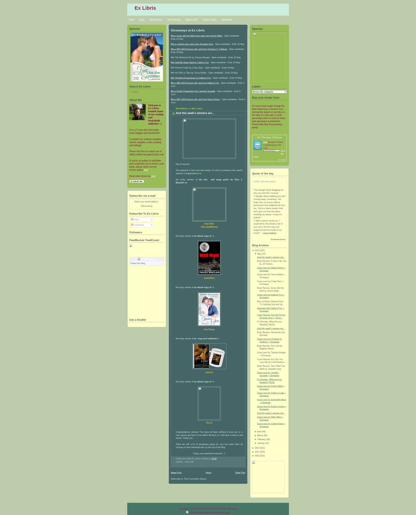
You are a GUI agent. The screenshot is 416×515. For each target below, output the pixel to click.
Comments (138, 225)
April (259, 431)
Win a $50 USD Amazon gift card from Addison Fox (195, 83)
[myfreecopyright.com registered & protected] (208, 512)
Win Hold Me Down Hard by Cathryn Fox (190, 62)
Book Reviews (174, 19)
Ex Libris (145, 8)
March (260, 435)
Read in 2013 (192, 19)
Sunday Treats (210, 19)
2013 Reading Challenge (269, 137)
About (142, 19)
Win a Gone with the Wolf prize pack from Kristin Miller (196, 36)
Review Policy (156, 19)
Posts (136, 219)
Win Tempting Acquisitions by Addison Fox (191, 78)
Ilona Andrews (270, 233)
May (259, 254)
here (146, 169)
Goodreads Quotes (278, 239)
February (261, 439)
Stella (265, 142)
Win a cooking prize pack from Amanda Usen (192, 44)
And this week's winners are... (195, 113)
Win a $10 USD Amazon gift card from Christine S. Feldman (199, 49)
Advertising (226, 19)
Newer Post (176, 473)
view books (281, 159)
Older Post (240, 473)
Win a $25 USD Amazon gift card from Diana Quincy (195, 99)
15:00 (214, 459)
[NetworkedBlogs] (147, 259)
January (261, 443)
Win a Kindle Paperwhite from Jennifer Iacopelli (193, 91)
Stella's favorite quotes (265, 181)
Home (131, 19)
